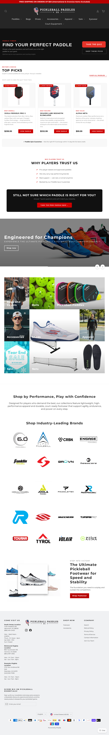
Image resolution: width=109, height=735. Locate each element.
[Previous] (97, 267)
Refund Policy (89, 628)
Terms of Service (89, 634)
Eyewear (93, 19)
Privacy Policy (89, 631)
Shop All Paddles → (98, 75)
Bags (28, 19)
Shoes (38, 19)
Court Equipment (53, 24)
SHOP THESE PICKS (94, 51)
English (40, 714)
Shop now (11, 250)
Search (86, 625)
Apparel (69, 19)
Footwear (66, 625)
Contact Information (91, 637)
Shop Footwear (79, 596)
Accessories (53, 19)
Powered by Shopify (54, 727)
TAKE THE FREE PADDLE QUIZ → (54, 205)
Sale (81, 19)
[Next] (102, 267)
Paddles (16, 19)
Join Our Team (89, 641)
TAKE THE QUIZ (94, 44)
